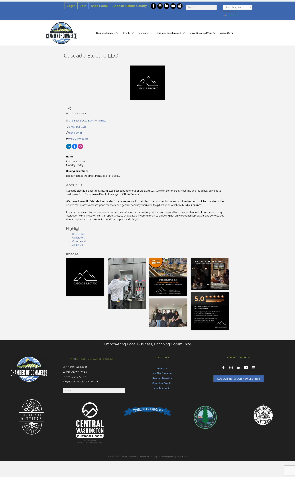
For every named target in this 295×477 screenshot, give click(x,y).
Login (71, 6)
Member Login (161, 388)
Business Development (169, 33)
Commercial (79, 241)
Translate (234, 15)
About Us (225, 33)
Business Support (105, 33)
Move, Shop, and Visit (201, 33)
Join (83, 6)
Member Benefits (162, 378)
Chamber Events (161, 383)
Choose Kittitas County (129, 6)
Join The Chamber (162, 373)
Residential (78, 234)
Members (143, 33)
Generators (78, 237)
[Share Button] (69, 108)
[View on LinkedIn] (68, 148)
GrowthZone (182, 456)
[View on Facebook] (74, 148)
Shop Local (99, 6)
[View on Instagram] (80, 148)
